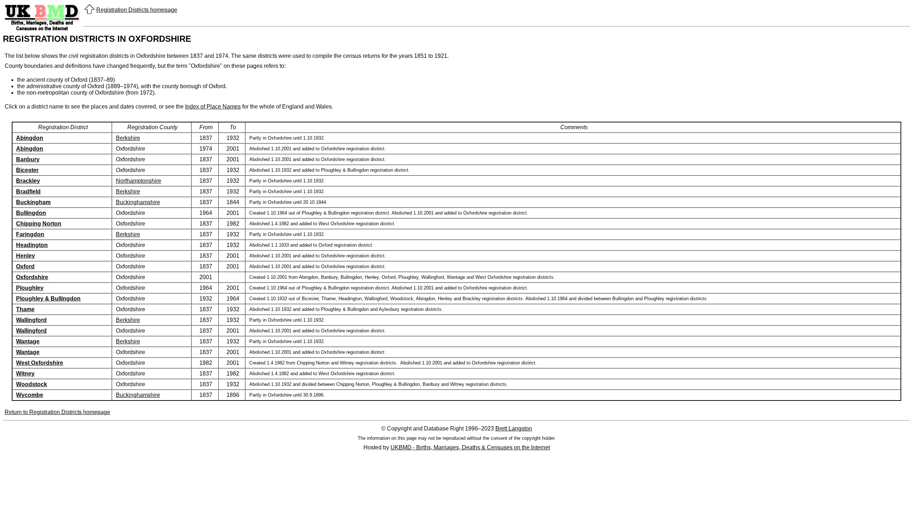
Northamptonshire (138, 181)
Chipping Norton (38, 224)
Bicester (27, 170)
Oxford (25, 266)
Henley (25, 256)
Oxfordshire (32, 277)
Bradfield (28, 191)
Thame (25, 309)
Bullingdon (31, 213)
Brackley (28, 181)
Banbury (28, 159)
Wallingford (31, 320)
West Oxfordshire (39, 363)
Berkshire (128, 138)
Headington (32, 245)
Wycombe (29, 395)
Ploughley (30, 288)
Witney (25, 374)
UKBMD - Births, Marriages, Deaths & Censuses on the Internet (470, 447)
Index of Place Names (213, 107)
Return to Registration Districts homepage (57, 412)
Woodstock (31, 384)
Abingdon (29, 138)
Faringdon (30, 234)
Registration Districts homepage (136, 10)
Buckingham (33, 202)
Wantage (28, 341)
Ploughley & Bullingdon (48, 299)
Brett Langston (513, 428)
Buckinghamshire (138, 202)
